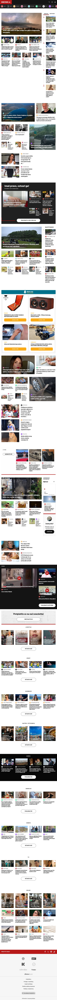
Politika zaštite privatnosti (28, 986)
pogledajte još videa (47, 605)
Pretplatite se (28, 619)
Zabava (53, 6)
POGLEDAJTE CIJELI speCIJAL (28, 220)
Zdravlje (39, 6)
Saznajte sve (8, 454)
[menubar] (52, 2)
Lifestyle (25, 6)
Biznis (46, 6)
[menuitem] (52, 2)
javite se (49, 531)
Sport (11, 6)
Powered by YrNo (51, 494)
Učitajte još (28, 648)
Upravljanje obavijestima (29, 993)
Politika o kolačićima (29, 988)
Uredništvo (28, 979)
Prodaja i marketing (28, 981)
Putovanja (32, 6)
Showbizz (17, 6)
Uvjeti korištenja (28, 984)
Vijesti (5, 6)
